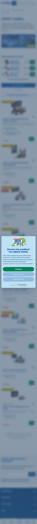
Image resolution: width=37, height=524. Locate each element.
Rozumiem (18, 269)
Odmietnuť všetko (18, 279)
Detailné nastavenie (18, 274)
